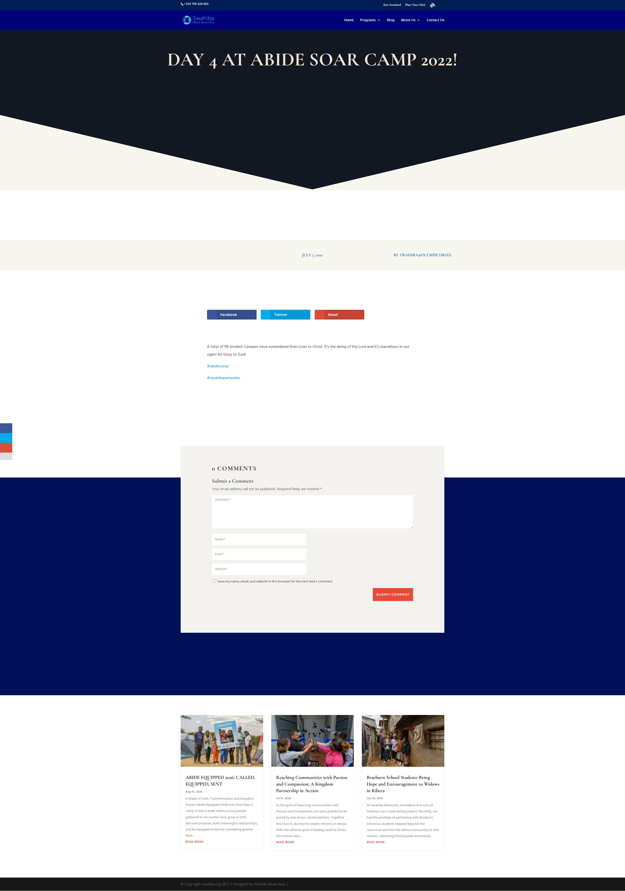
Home (349, 20)
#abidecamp (218, 366)
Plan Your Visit (415, 5)
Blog (391, 20)
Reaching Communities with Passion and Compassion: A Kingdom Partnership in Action (311, 784)
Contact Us (435, 20)
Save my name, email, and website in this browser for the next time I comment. (275, 581)
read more (195, 841)
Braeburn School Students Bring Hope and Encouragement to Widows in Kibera (403, 784)
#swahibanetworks (223, 378)
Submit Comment (393, 594)
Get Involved (392, 5)
